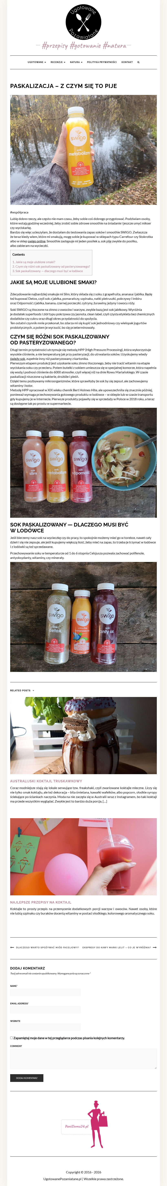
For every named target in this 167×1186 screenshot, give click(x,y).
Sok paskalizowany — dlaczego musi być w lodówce (47, 271)
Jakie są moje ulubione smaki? (33, 262)
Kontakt (127, 62)
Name (14, 986)
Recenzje (57, 62)
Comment (16, 1046)
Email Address (19, 1003)
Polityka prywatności (102, 62)
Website (15, 1021)
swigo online (36, 241)
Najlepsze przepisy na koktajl (40, 902)
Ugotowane (36, 62)
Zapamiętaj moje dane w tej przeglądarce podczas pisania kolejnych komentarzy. (69, 1038)
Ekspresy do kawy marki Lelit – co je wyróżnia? (116, 947)
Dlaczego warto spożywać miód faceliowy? (47, 947)
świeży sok (17, 359)
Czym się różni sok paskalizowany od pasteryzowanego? (51, 266)
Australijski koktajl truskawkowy (46, 781)
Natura (75, 62)
